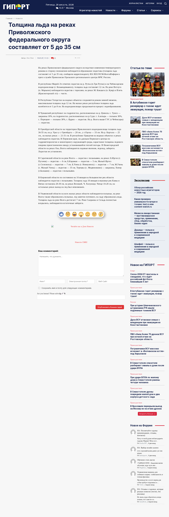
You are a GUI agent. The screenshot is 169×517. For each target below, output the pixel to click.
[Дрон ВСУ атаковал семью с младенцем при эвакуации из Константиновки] (135, 120)
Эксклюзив (142, 180)
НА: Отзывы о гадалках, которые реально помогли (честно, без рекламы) (150, 491)
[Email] (27, 69)
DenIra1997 (143, 443)
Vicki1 (141, 485)
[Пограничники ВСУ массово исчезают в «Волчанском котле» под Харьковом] (135, 148)
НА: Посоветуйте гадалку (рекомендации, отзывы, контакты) (147, 433)
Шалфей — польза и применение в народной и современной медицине (146, 248)
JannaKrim (142, 502)
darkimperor (143, 455)
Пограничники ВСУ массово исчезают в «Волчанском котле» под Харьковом (152, 149)
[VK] (9, 69)
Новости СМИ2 (81, 242)
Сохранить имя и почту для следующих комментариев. (67, 288)
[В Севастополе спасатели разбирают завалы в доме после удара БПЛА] (135, 162)
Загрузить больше (146, 414)
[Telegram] (15, 69)
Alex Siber (30, 58)
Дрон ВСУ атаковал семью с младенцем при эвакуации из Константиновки (152, 121)
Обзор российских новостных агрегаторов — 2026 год (146, 190)
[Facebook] (21, 69)
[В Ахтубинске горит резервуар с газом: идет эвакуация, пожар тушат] (147, 84)
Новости (19, 18)
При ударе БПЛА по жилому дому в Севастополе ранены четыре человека (145, 380)
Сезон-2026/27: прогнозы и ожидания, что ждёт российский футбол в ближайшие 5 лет (144, 278)
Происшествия (136, 99)
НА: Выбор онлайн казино (147, 448)
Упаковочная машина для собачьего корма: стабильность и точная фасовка (150, 474)
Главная (9, 18)
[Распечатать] (18, 75)
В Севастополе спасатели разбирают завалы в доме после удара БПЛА (153, 163)
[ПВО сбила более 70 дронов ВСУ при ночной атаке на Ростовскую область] (135, 134)
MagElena (142, 468)
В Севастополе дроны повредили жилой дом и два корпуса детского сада (145, 394)
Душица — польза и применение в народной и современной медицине (146, 234)
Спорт (132, 271)
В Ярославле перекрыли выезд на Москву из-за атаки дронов (146, 407)
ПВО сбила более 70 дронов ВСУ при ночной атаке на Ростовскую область (152, 135)
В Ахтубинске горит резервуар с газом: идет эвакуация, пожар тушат (146, 106)
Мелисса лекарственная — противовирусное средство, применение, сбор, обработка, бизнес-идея (146, 218)
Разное (133, 302)
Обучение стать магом (146, 460)
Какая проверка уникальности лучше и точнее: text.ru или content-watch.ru (145, 203)
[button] (165, 3)
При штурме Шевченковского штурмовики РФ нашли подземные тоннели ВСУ (145, 308)
